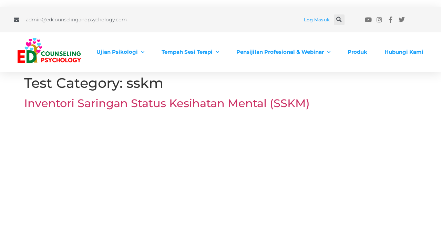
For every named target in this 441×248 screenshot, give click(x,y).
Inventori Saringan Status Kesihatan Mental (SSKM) (167, 103)
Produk (357, 52)
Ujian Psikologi (117, 52)
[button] (339, 19)
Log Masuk (317, 19)
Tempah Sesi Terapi (187, 52)
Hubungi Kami (403, 52)
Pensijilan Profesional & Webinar (280, 52)
